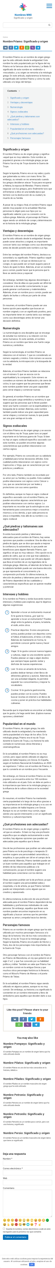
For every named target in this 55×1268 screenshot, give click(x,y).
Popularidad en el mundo (22, 129)
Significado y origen (19, 98)
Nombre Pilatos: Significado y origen (26, 1062)
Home (5, 37)
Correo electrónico (13, 1168)
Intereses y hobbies (19, 124)
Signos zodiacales (19, 111)
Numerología (16, 107)
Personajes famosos (20, 138)
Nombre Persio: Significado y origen (26, 1133)
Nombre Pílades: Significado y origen (27, 1079)
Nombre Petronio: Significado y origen (23, 1096)
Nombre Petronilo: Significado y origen (23, 1115)
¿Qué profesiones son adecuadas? (27, 133)
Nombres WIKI (23, 14)
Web (5, 1178)
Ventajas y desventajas (21, 102)
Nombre (7, 1158)
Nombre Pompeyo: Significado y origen (24, 1045)
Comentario (8, 1188)
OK (32, 1264)
